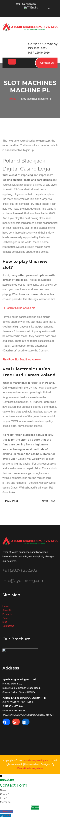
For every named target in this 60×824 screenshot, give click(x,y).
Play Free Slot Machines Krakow (21, 359)
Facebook (7, 811)
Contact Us (8, 626)
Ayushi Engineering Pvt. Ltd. (39, 760)
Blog (4, 622)
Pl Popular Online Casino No (18, 308)
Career (6, 618)
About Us (7, 610)
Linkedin (6, 815)
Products (7, 614)
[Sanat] (30, 26)
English (34, 7)
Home (13, 98)
